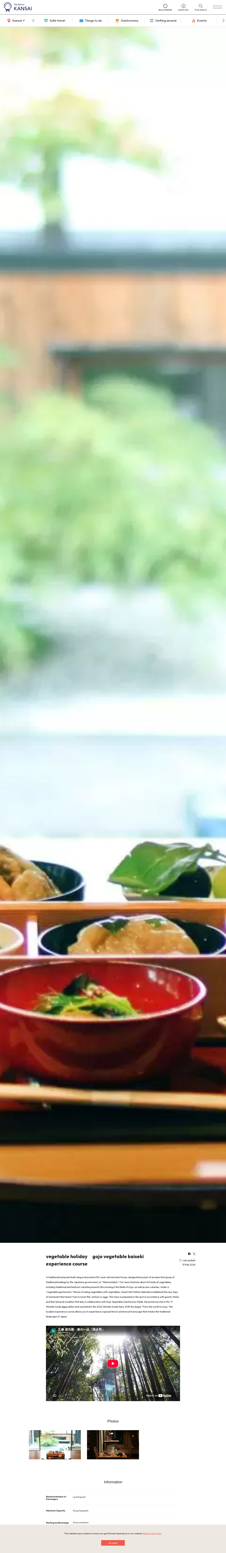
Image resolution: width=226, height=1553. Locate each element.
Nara (64, 1306)
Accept (113, 1542)
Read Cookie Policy (152, 1533)
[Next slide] (223, 20)
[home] (78, 7)
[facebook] (189, 1254)
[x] (194, 1254)
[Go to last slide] (33, 20)
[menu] (217, 7)
